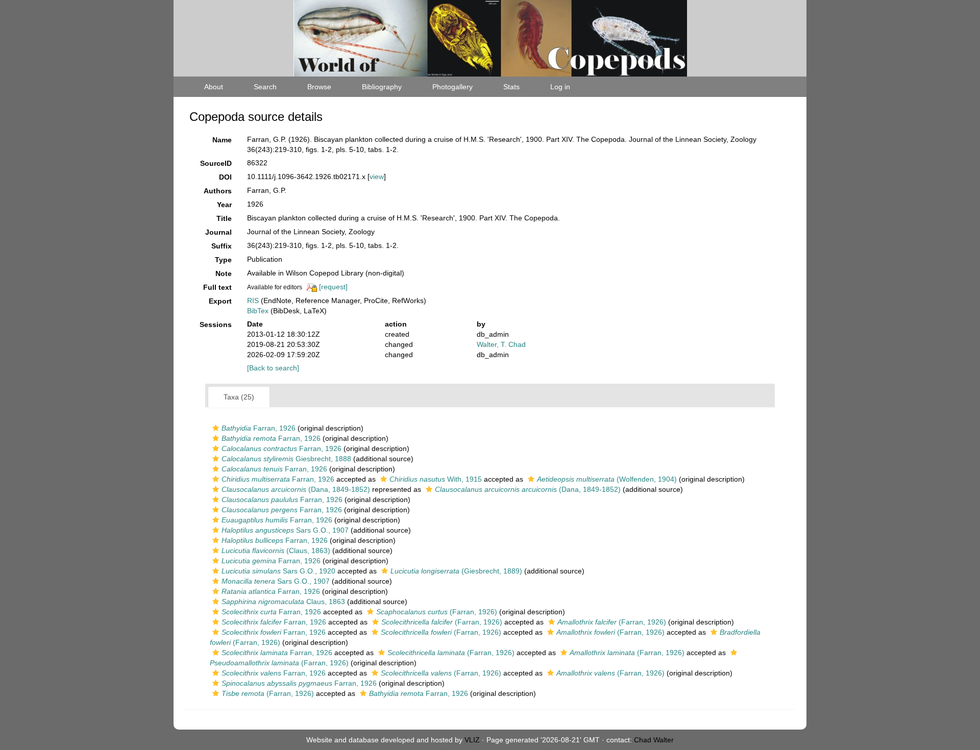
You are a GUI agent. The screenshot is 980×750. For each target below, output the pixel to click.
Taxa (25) (239, 397)
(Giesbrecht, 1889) (456, 571)
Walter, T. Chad (501, 344)
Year (224, 205)
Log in (560, 87)
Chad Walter (654, 740)
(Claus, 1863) (276, 550)
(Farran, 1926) (436, 612)
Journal (218, 232)
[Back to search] (273, 368)
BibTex (257, 311)
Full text (217, 287)
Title (224, 218)
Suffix (221, 246)
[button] (216, 428)
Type (223, 260)
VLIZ (472, 740)
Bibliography (382, 87)
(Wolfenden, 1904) (607, 479)
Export (220, 301)
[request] (333, 287)
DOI (225, 177)
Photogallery (452, 87)
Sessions (216, 324)
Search (265, 87)
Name (222, 140)
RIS (253, 300)
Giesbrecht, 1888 (286, 459)
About (213, 87)
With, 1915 (435, 479)
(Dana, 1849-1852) (296, 489)
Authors (218, 191)
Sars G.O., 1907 (285, 530)
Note (223, 273)
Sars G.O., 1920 (278, 571)
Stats (511, 87)
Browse (319, 87)
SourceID (216, 163)
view (377, 176)
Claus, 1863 (283, 601)
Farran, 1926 (259, 428)
